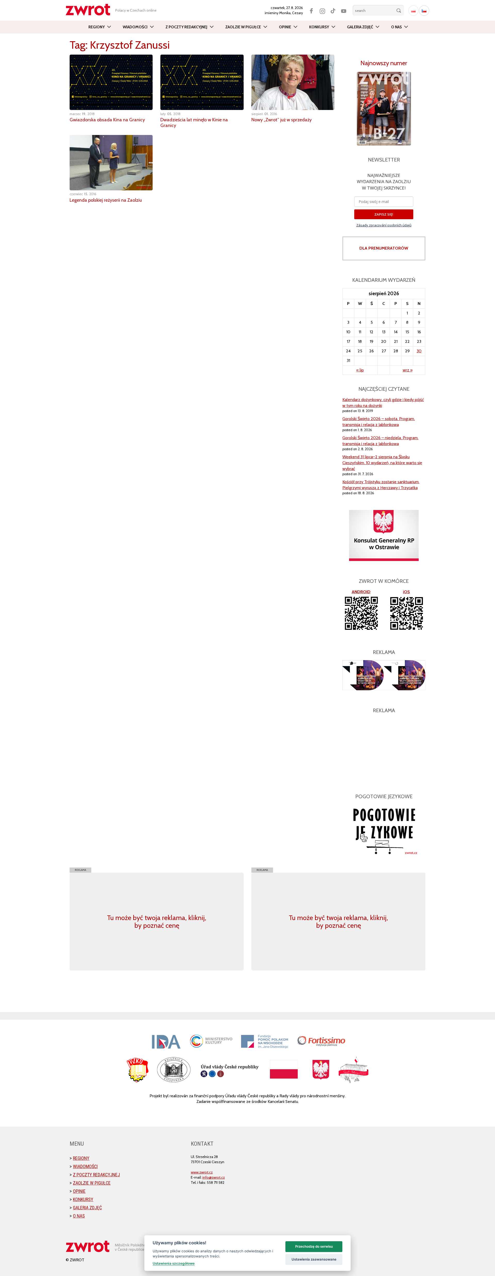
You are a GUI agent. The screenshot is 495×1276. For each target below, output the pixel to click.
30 (419, 350)
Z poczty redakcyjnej (186, 27)
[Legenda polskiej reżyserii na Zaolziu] (111, 162)
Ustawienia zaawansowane (314, 1259)
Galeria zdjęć (360, 27)
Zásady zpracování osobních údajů (383, 225)
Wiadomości (135, 27)
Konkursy (319, 27)
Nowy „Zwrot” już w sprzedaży (281, 120)
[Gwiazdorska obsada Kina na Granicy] (111, 82)
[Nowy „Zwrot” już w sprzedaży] (292, 82)
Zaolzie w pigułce (243, 27)
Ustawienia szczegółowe (174, 1263)
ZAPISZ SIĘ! (383, 214)
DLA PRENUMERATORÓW (383, 248)
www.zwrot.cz (202, 1172)
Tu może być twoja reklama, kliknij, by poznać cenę (156, 922)
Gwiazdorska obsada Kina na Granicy (107, 120)
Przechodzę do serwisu (314, 1246)
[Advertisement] (384, 750)
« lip (360, 370)
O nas (396, 27)
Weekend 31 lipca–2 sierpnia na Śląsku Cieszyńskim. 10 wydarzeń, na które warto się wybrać (382, 462)
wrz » (407, 370)
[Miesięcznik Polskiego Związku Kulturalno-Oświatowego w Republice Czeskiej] (90, 9)
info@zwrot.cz (213, 1177)
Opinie (285, 27)
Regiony (96, 27)
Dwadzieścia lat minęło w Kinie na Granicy (194, 122)
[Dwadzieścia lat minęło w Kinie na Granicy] (201, 82)
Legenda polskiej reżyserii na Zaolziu (106, 200)
